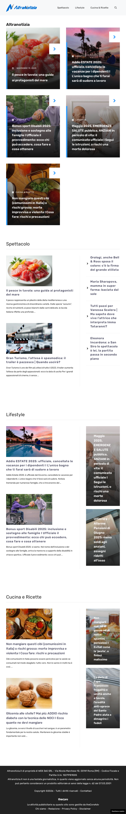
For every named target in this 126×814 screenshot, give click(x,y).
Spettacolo (63, 7)
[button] (115, 7)
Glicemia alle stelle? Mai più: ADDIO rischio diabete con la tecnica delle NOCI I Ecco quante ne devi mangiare (37, 717)
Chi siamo (40, 808)
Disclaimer (85, 808)
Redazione (54, 808)
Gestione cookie (118, 811)
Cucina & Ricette (99, 7)
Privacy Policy (69, 808)
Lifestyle (79, 7)
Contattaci (86, 791)
